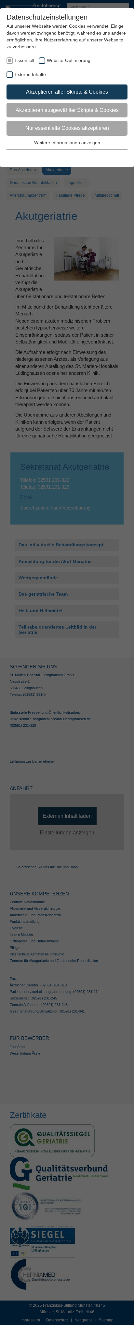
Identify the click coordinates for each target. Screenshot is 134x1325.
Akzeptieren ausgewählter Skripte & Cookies (67, 110)
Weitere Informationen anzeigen (67, 142)
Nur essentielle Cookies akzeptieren (67, 128)
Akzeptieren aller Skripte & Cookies (67, 92)
